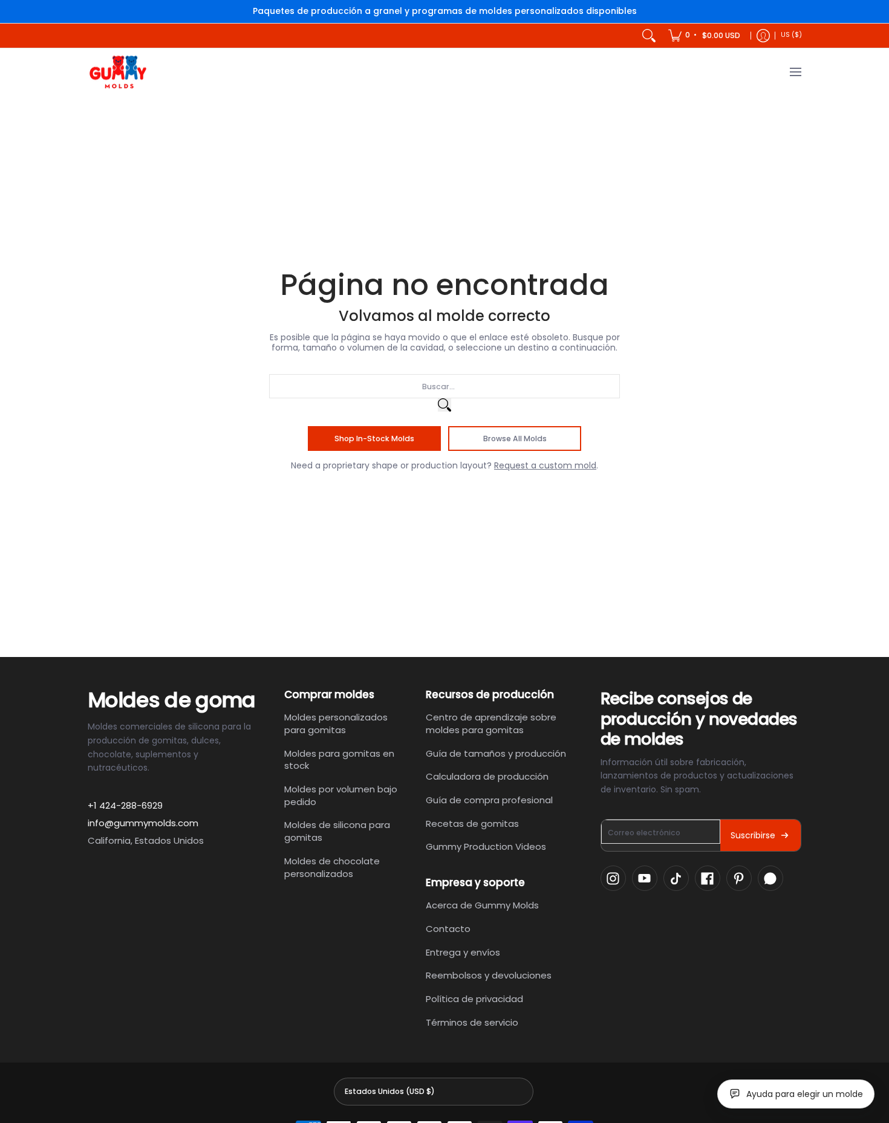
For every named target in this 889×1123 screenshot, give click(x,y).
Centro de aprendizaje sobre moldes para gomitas (491, 723)
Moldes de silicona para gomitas (337, 831)
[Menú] (795, 72)
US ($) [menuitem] (791, 34)
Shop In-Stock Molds (374, 438)
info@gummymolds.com (143, 823)
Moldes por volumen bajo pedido (340, 795)
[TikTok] (676, 878)
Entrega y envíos (463, 952)
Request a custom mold (545, 465)
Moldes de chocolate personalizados (332, 867)
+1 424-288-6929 (125, 805)
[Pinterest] (739, 878)
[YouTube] (644, 878)
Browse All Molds (515, 438)
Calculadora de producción (487, 776)
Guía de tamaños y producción (496, 753)
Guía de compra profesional (489, 800)
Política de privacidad (474, 998)
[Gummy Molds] (118, 72)
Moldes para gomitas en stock (339, 759)
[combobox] (444, 386)
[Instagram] (613, 878)
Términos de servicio (472, 1022)
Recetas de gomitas (472, 823)
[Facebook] (707, 878)
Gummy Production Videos (486, 846)
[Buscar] (649, 36)
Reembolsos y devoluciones (489, 975)
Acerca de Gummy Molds (482, 905)
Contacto (448, 928)
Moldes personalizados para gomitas (336, 723)
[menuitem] (705, 36)
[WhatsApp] (770, 878)
